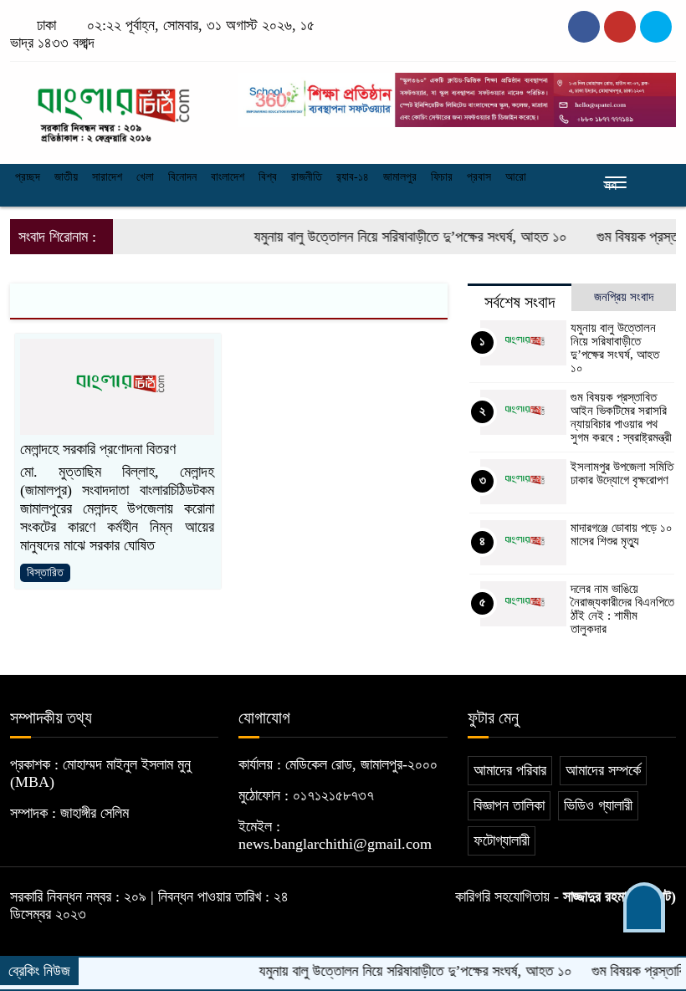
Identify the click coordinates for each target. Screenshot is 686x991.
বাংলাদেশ (227, 177)
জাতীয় (66, 177)
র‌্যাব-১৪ (352, 177)
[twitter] (620, 27)
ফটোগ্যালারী (502, 840)
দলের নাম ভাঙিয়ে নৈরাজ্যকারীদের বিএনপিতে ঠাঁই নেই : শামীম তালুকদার (622, 609)
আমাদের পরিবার (510, 770)
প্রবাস (479, 177)
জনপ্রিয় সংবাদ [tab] (623, 297)
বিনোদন (182, 177)
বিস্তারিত (45, 572)
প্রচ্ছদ (27, 177)
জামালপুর (400, 177)
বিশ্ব (268, 177)
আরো (515, 177)
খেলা (145, 177)
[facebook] (584, 27)
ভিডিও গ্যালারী (598, 805)
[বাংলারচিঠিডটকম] (114, 108)
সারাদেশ (107, 177)
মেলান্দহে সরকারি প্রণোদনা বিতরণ (98, 449)
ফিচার (442, 177)
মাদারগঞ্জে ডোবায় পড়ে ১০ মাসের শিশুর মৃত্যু (622, 534)
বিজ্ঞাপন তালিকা (509, 805)
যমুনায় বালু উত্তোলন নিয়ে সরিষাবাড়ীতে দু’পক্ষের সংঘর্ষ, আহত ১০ (396, 236)
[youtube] (656, 27)
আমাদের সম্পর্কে (603, 770)
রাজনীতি (306, 177)
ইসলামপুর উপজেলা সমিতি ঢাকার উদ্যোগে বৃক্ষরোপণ (622, 473)
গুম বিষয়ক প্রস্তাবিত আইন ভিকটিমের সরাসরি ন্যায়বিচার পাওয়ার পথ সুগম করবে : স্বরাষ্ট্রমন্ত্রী (621, 417)
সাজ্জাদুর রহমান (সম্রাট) (619, 896)
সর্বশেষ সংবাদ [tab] (519, 302)
